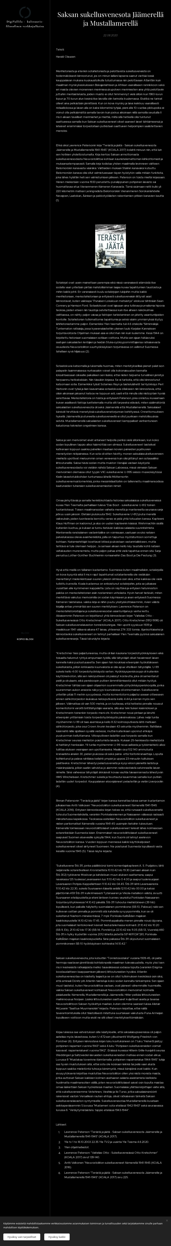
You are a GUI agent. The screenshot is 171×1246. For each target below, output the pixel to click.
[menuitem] (25, 633)
